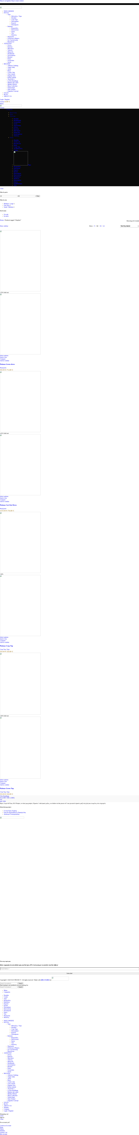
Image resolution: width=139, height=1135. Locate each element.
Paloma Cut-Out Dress (8, 505)
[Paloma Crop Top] (20, 572)
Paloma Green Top (7, 788)
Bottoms (10, 26)
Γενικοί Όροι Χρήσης (10, 811)
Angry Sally (11, 67)
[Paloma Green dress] (20, 291)
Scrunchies (11, 60)
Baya (9, 70)
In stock (6, 216)
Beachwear (11, 42)
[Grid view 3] (113, 226)
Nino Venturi (11, 89)
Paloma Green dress (7, 364)
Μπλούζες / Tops (16, 16)
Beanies (10, 57)
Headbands (11, 53)
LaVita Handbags (13, 81)
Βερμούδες (14, 28)
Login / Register (8, 1111)
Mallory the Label (13, 82)
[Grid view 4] (116, 226)
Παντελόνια (14, 30)
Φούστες (14, 35)
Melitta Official (12, 84)
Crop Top (3, 649)
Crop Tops (14, 19)
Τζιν (12, 33)
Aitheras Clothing (13, 65)
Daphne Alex (12, 76)
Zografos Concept (13, 91)
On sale (6, 214)
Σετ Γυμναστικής (13, 40)
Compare (6, 1109)
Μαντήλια (11, 48)
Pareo (9, 59)
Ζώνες (9, 45)
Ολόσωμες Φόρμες (13, 38)
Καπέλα (10, 47)
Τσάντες (10, 50)
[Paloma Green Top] (20, 714)
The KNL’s (11, 79)
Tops (9, 14)
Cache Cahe (11, 72)
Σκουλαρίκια (11, 55)
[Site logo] (11, 8)
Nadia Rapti (11, 88)
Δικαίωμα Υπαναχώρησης (11, 814)
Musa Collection (12, 86)
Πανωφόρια (14, 21)
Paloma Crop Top (6, 646)
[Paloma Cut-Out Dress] (20, 431)
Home (2, 220)
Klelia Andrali (12, 77)
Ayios (9, 69)
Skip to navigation (5, 1)
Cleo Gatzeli (11, 74)
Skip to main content (17, 1)
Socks (9, 62)
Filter (37, 196)
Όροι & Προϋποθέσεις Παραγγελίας (15, 812)
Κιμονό (13, 23)
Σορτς (13, 31)
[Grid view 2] (109, 226)
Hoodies (13, 18)
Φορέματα (11, 36)
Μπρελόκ (10, 52)
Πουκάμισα (14, 25)
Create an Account (5, 1125)
